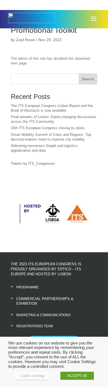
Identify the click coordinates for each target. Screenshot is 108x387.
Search (88, 79)
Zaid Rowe (25, 40)
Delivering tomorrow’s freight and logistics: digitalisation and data (45, 148)
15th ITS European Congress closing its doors (48, 128)
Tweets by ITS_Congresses (33, 163)
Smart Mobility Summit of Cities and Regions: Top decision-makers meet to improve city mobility (51, 137)
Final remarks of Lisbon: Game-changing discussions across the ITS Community (53, 119)
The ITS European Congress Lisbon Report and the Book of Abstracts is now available (52, 108)
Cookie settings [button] (32, 376)
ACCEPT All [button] (77, 376)
